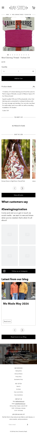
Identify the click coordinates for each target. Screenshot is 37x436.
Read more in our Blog (18, 337)
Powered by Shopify (23, 431)
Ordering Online (18, 371)
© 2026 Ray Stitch (14, 431)
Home (7, 14)
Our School (18, 389)
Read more (7, 321)
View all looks (18, 195)
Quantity (4, 67)
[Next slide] (22, 188)
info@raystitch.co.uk (19, 401)
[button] (3, 35)
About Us (18, 386)
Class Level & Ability (18, 392)
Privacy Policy (18, 376)
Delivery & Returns (18, 374)
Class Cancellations (18, 395)
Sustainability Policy (18, 379)
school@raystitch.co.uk (20, 403)
